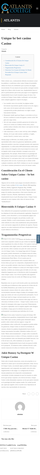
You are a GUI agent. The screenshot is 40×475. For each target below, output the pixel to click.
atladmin (20, 414)
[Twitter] (33, 393)
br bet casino (19, 185)
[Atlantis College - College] (16, 8)
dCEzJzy (13, 445)
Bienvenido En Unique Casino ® (14, 65)
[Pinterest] (37, 393)
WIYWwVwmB (5, 445)
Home (3, 29)
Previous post (7, 425)
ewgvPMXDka (22, 445)
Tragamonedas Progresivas (13, 67)
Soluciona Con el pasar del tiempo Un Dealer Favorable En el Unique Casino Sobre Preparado (18, 72)
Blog (9, 29)
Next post (34, 425)
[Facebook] (28, 393)
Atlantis (16, 29)
